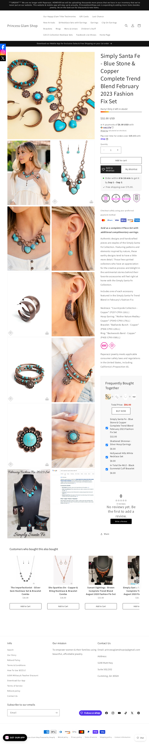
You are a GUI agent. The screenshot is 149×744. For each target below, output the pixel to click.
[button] (126, 25)
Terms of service (91, 737)
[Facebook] (3, 47)
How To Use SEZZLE (16, 670)
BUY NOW (121, 411)
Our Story (11, 655)
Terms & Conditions (16, 665)
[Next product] (138, 582)
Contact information (122, 737)
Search (10, 649)
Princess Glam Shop (32, 737)
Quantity (104, 144)
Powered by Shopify (47, 737)
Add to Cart (25, 606)
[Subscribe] (56, 712)
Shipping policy (106, 737)
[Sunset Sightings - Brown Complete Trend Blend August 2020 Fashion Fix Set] (101, 570)
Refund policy (13, 691)
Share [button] (106, 534)
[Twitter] (3, 58)
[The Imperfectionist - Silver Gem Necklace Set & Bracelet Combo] (25, 570)
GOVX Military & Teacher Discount (22, 675)
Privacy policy (76, 737)
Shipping (104, 130)
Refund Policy (13, 660)
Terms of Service (15, 685)
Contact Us (12, 696)
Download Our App (16, 680)
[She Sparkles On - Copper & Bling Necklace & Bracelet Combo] (63, 570)
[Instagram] (3, 52)
